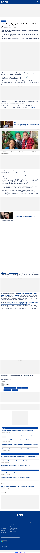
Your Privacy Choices (21, 552)
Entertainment (4, 450)
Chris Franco (12, 27)
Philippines (2, 483)
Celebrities (3, 21)
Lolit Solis (3, 273)
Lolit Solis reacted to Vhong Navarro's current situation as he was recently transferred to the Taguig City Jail (19, 303)
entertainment (13, 273)
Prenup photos (15, 390)
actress (33, 107)
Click (10, 175)
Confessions (4, 436)
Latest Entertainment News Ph (10, 387)
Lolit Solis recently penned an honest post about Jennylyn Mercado (19, 294)
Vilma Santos (24, 387)
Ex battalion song (7, 390)
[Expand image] (38, 130)
